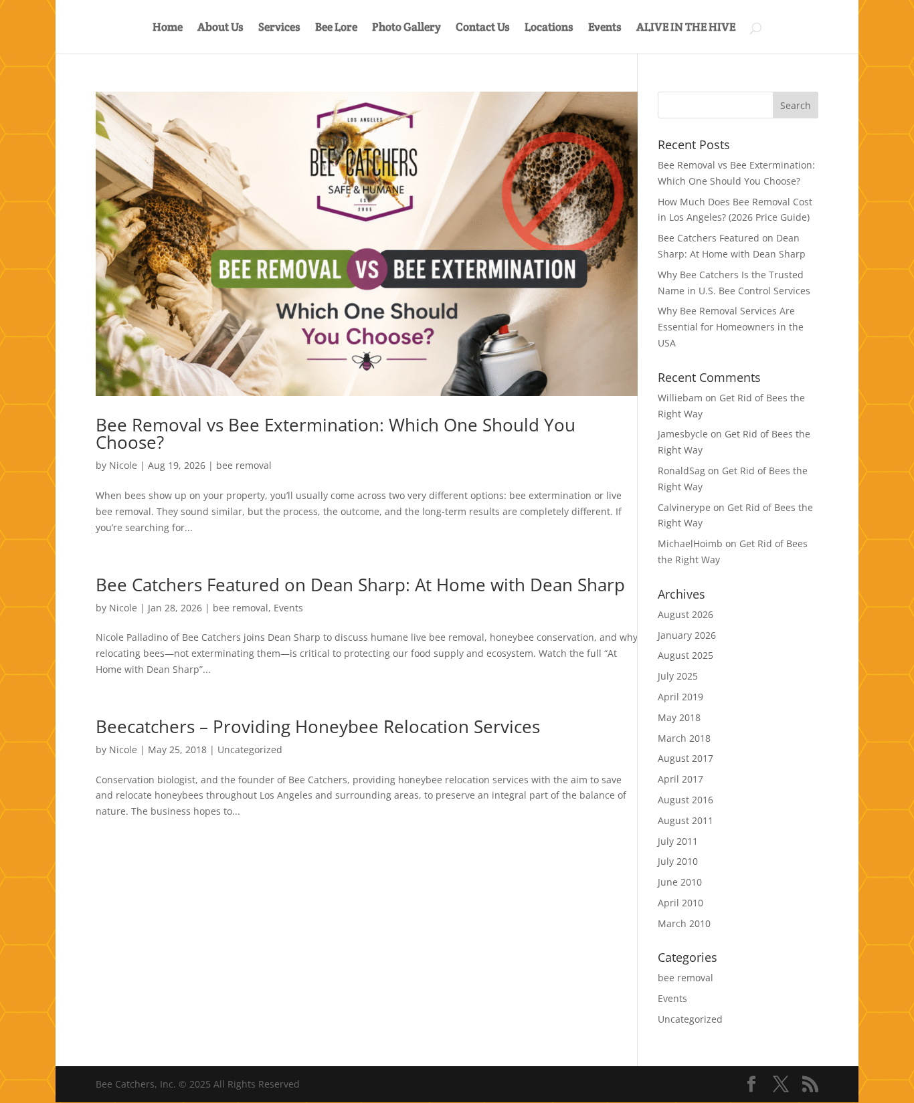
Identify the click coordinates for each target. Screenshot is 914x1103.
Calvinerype (684, 507)
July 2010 (678, 861)
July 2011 (678, 841)
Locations (549, 28)
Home (168, 28)
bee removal (244, 465)
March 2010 (684, 923)
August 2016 (685, 799)
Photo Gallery (406, 28)
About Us (220, 28)
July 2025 (678, 676)
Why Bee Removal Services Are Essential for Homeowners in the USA (731, 326)
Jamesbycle (683, 433)
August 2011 (685, 820)
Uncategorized (249, 749)
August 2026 (685, 614)
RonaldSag (681, 470)
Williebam (680, 397)
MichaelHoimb (690, 543)
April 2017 (680, 779)
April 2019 (680, 696)
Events (605, 28)
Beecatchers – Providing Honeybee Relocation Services (318, 726)
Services (279, 28)
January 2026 (687, 635)
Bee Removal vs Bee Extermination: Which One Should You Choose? (335, 433)
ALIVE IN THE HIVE (685, 28)
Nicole (123, 465)
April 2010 (680, 902)
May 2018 (679, 717)
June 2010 (680, 882)
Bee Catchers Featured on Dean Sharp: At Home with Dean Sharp (360, 585)
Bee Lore (336, 28)
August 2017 (685, 758)
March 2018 (684, 738)
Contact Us (483, 28)
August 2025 (685, 655)
